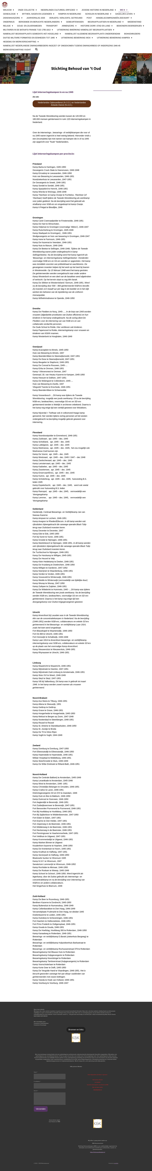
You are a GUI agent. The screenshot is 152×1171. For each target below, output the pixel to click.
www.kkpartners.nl (97, 1089)
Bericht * (36, 1090)
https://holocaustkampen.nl (97, 1152)
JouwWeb (116, 1163)
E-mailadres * (37, 1081)
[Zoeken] (36, 49)
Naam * (36, 1072)
